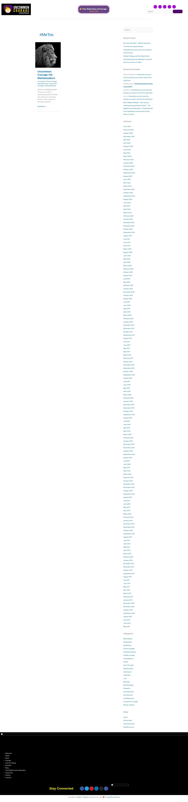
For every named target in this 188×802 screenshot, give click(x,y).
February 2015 (128, 438)
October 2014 (128, 451)
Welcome (42, 19)
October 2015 (128, 411)
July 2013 (126, 501)
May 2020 (126, 259)
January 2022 (128, 219)
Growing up (127, 672)
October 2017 (128, 332)
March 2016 (127, 395)
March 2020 (127, 265)
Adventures (127, 645)
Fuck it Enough (52, 81)
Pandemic (126, 688)
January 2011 (127, 600)
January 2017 (128, 362)
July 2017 (126, 342)
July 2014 (126, 461)
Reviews (87, 19)
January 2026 (128, 133)
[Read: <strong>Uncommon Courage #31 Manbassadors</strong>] (48, 55)
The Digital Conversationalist (110, 19)
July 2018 (126, 302)
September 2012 (129, 534)
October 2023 (128, 169)
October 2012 (128, 530)
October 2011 (127, 570)
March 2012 (127, 554)
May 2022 (126, 206)
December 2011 (128, 563)
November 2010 (128, 607)
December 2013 (128, 484)
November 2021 (128, 226)
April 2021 (126, 246)
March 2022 (127, 213)
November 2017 (128, 328)
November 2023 (129, 166)
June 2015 (127, 424)
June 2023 (127, 179)
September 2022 (129, 196)
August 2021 (127, 236)
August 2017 (127, 338)
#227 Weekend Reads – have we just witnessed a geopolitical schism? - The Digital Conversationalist (136, 105)
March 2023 (127, 186)
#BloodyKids (127, 639)
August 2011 (127, 577)
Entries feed (127, 720)
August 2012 (127, 537)
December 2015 (128, 405)
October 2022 (128, 193)
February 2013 (128, 517)
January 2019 (128, 289)
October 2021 (128, 229)
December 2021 (128, 222)
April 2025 (127, 143)
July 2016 (126, 381)
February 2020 (128, 269)
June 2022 (127, 203)
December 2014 (128, 444)
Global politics (128, 668)
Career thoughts (129, 649)
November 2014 (128, 448)
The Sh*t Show (76, 19)
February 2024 (128, 160)
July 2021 (126, 239)
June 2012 (127, 544)
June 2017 (127, 345)
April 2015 (126, 431)
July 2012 (126, 540)
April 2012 (126, 550)
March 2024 (127, 156)
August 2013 (127, 497)
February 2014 (128, 477)
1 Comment (41, 81)
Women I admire (129, 705)
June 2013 (127, 504)
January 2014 (128, 481)
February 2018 (128, 318)
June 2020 (127, 256)
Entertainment (128, 659)
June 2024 (127, 150)
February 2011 (128, 597)
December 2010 (128, 603)
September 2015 (129, 415)
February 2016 (128, 398)
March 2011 (127, 593)
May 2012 (126, 547)
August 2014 (127, 457)
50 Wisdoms (127, 642)
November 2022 (129, 189)
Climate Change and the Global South (136, 56)
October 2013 (128, 491)
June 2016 (127, 385)
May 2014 (126, 468)
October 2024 (128, 146)
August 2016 (127, 378)
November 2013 (128, 487)
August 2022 (127, 199)
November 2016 (128, 368)
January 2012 (128, 560)
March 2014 (127, 474)
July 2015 (126, 421)
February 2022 (128, 216)
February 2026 (128, 130)
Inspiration (127, 675)
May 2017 (126, 348)
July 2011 (126, 580)
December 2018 (128, 292)
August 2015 (127, 418)
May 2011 (126, 587)
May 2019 (126, 282)
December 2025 (129, 136)
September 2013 (129, 494)
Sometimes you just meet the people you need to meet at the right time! (137, 77)
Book (57, 19)
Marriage (126, 682)
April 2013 (126, 510)
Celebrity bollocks (129, 652)
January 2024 (128, 163)
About (50, 19)
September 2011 (129, 573)
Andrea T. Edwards (83, 797)
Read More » (42, 106)
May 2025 (126, 140)
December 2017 (128, 325)
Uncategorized (128, 698)
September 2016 (129, 375)
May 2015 (126, 428)
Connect (146, 19)
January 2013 (128, 520)
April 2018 (126, 312)
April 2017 (126, 352)
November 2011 (128, 567)
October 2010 (128, 610)
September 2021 (129, 232)
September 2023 (129, 173)
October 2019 (128, 272)
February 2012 (128, 557)
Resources (128, 19)
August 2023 (127, 176)
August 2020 (127, 252)
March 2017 (127, 355)
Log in (125, 717)
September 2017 (129, 335)
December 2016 (128, 365)
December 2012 (128, 524)
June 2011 (126, 583)
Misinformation (128, 685)
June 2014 (127, 464)
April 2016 (126, 391)
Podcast (65, 19)
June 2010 (127, 623)
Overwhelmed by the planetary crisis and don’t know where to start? (138, 111)
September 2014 (129, 454)
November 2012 (128, 527)
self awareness (43, 83)
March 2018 (127, 315)
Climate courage (129, 655)
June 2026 (127, 126)
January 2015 (128, 441)
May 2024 (126, 153)
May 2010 (126, 626)
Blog (95, 19)
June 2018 (127, 305)
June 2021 (127, 242)
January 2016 (128, 401)
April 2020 (127, 262)
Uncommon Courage (130, 702)
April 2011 (126, 590)
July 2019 (126, 279)
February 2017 (128, 358)
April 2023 (127, 183)
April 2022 (127, 209)
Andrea (137, 19)
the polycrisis (128, 695)
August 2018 (127, 299)
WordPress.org (128, 727)
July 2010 (126, 620)
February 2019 (128, 285)
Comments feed (128, 724)
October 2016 (128, 371)
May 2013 (126, 507)
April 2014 (126, 471)
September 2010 (129, 613)
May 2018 (126, 309)
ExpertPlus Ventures (113, 797)
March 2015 (127, 434)
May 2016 (126, 388)
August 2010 (127, 616)
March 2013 (127, 514)
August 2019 (127, 275)
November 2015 (128, 408)
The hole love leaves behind (133, 46)
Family (125, 662)
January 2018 (128, 322)
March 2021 (127, 249)
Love (125, 678)
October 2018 (128, 295)
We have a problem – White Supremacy (136, 43)
